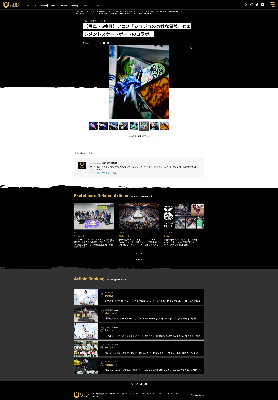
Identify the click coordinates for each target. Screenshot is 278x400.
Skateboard (42, 6)
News (92, 153)
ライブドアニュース (170, 394)
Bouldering (31, 6)
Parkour (64, 6)
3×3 (85, 6)
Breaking (74, 6)
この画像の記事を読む (138, 136)
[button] (204, 218)
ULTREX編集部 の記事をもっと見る (104, 173)
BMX (53, 6)
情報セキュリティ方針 (117, 394)
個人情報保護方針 (99, 394)
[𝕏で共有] (99, 43)
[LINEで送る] (108, 43)
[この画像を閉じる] (191, 48)
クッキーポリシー (152, 394)
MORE (138, 259)
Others (96, 6)
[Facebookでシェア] (104, 43)
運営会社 (96, 396)
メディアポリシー (136, 394)
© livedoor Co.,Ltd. (197, 395)
